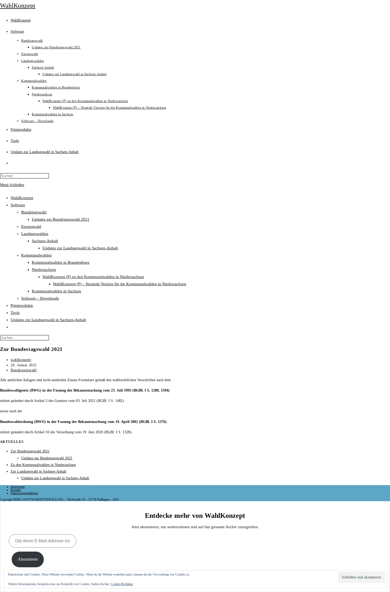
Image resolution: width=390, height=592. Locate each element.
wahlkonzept (21, 360)
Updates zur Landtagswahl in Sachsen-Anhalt (80, 248)
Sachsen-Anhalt (45, 241)
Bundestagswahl (24, 370)
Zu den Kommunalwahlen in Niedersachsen (43, 465)
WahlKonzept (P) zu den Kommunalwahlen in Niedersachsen (93, 277)
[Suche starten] (52, 338)
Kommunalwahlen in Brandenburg (60, 262)
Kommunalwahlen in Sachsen (56, 291)
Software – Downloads (40, 298)
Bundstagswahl (33, 212)
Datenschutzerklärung (24, 493)
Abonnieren (28, 559)
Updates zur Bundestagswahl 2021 (60, 219)
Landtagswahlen (34, 234)
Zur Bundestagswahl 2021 (30, 451)
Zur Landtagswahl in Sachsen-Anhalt (38, 471)
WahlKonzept (17, 5)
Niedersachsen (44, 269)
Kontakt (16, 490)
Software (18, 205)
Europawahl (31, 226)
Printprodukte (22, 305)
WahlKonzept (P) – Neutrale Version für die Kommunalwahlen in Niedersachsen (119, 284)
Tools (15, 312)
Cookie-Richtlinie (122, 584)
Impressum (18, 487)
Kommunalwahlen (36, 255)
